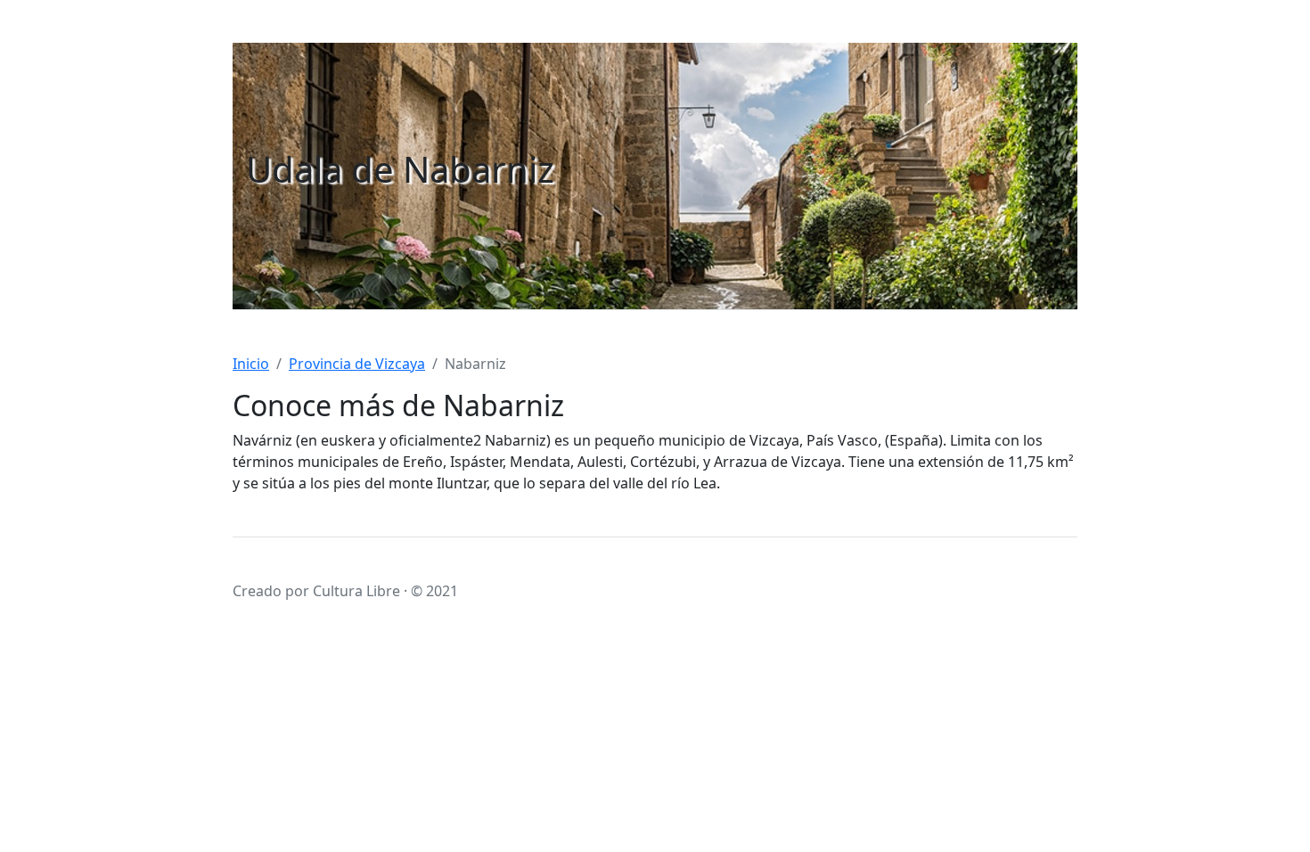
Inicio (251, 363)
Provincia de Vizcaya (357, 363)
